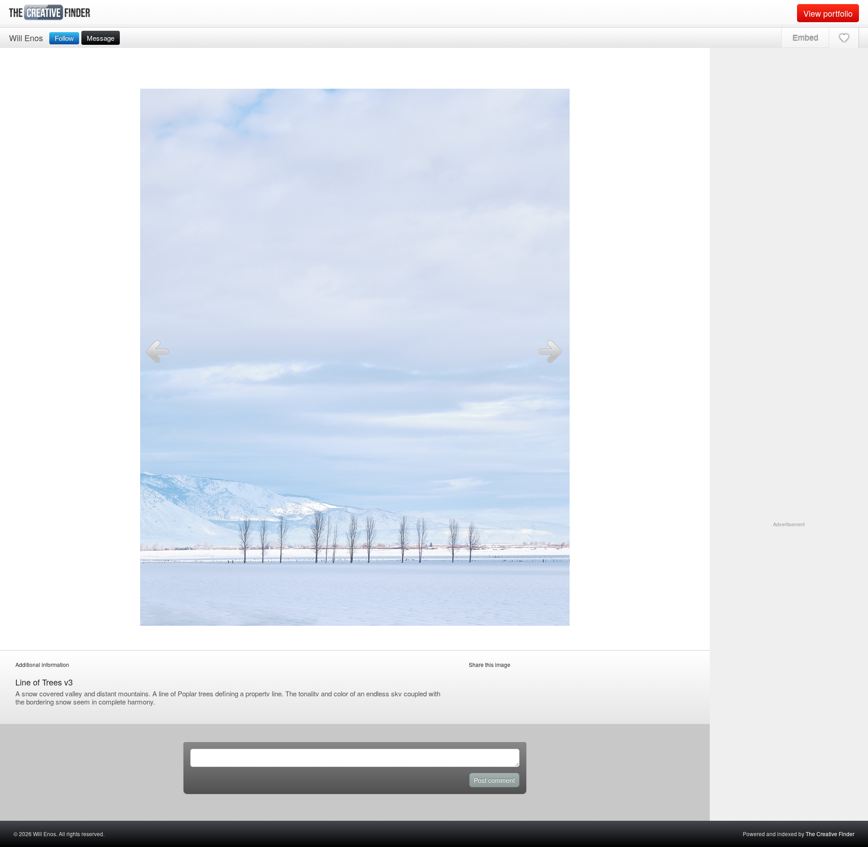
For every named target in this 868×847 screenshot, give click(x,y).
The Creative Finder (830, 833)
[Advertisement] (789, 584)
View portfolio (828, 13)
